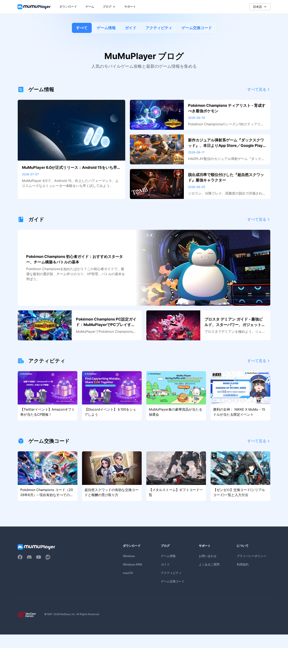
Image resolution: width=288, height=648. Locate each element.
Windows (129, 556)
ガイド (130, 28)
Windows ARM (132, 564)
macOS (128, 573)
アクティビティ (159, 28)
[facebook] (20, 557)
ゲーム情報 (106, 28)
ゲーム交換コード (197, 28)
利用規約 (243, 564)
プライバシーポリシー (251, 556)
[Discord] (29, 557)
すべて (81, 28)
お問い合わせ (208, 556)
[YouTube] (38, 557)
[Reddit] (47, 557)
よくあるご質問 (209, 564)
